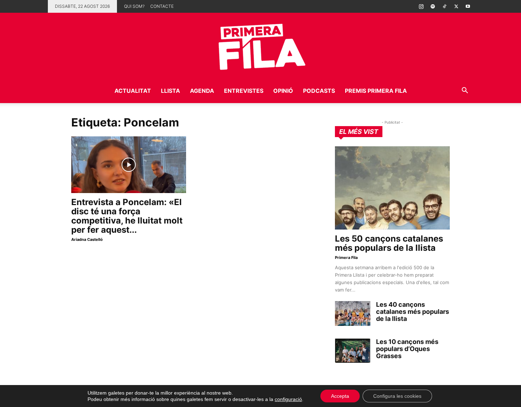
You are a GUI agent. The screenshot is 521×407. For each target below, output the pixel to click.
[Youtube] (468, 6)
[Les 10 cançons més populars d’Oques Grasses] (352, 350)
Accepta (340, 396)
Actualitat (132, 90)
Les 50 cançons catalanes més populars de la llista (389, 243)
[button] (464, 91)
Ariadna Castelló (87, 239)
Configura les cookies (397, 396)
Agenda (202, 90)
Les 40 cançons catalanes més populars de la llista (412, 311)
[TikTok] (444, 6)
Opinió (283, 90)
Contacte (162, 6)
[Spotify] (432, 6)
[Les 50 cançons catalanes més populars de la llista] (392, 188)
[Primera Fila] (260, 45)
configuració (288, 399)
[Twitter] (456, 6)
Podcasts (319, 90)
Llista (170, 90)
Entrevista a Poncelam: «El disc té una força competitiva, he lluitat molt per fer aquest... (127, 216)
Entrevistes (243, 90)
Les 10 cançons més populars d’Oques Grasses (407, 349)
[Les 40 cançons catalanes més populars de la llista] (352, 313)
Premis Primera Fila (376, 90)
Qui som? (134, 6)
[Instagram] (421, 6)
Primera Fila (346, 257)
